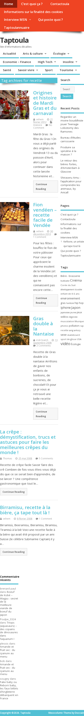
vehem (40, 119)
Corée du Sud (68, 285)
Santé (7, 70)
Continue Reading (41, 186)
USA (79, 339)
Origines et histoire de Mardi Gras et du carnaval (45, 102)
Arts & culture (33, 53)
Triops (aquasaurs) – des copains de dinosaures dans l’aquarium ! (9, 631)
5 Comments (46, 458)
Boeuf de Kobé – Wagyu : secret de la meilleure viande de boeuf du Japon (9, 603)
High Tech (45, 62)
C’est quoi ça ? (32, 4)
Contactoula (59, 4)
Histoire (37, 125)
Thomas (7, 458)
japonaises (65, 312)
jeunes (73, 312)
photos (64, 325)
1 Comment (39, 237)
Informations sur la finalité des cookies (33, 12)
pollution (74, 325)
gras (63, 303)
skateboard (73, 334)
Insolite (68, 62)
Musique (79, 321)
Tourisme (66, 70)
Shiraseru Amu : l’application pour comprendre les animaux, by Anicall (71, 185)
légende (73, 316)
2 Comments (44, 345)
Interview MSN (15, 19)
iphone (66, 307)
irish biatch (42, 340)
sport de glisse (68, 339)
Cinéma (76, 280)
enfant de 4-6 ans (70, 293)
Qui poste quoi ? (50, 19)
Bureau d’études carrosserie (71, 139)
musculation (67, 321)
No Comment (42, 126)
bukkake (65, 280)
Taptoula (14, 40)
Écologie (59, 53)
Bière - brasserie (70, 276)
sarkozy (77, 330)
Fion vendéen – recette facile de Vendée (45, 214)
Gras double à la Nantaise (43, 326)
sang (71, 330)
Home (8, 4)
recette (64, 330)
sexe (64, 335)
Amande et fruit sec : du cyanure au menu (7, 651)
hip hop (79, 303)
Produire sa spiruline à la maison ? (68, 151)
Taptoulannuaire (16, 27)
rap (82, 325)
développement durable (71, 289)
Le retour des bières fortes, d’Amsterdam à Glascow (70, 166)
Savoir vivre (26, 70)
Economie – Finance (17, 62)
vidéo (65, 343)
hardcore (70, 303)
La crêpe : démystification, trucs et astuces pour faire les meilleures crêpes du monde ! (28, 441)
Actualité (9, 53)
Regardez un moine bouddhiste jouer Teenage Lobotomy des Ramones (72, 124)
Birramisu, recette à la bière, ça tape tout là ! (25, 509)
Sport (49, 70)
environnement (70, 298)
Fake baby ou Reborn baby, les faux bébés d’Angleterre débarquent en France (9, 690)
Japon (75, 307)
